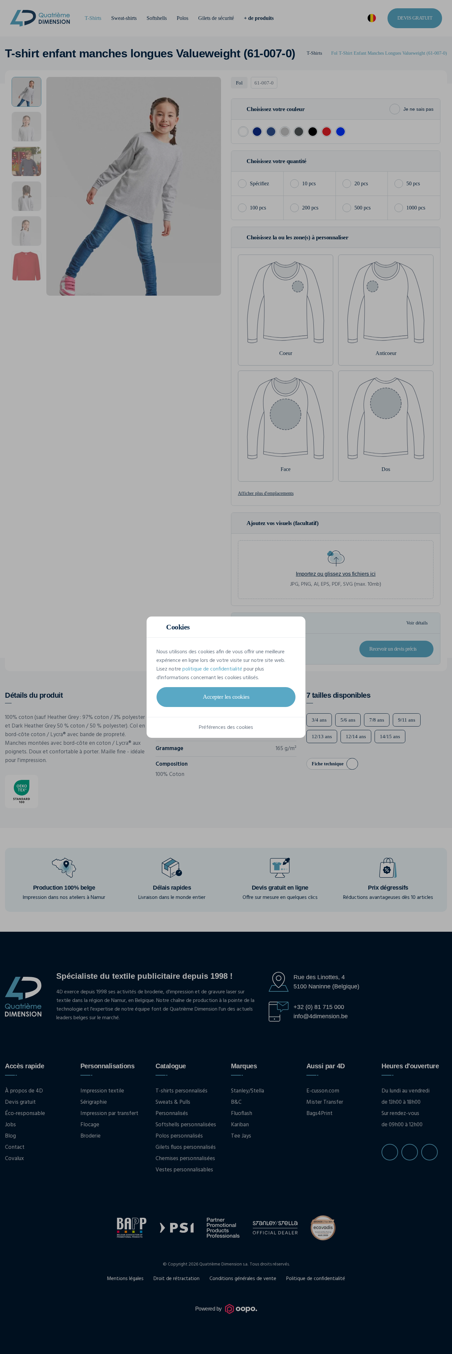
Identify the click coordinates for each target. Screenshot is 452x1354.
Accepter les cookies (226, 696)
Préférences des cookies (226, 727)
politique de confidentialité (212, 669)
